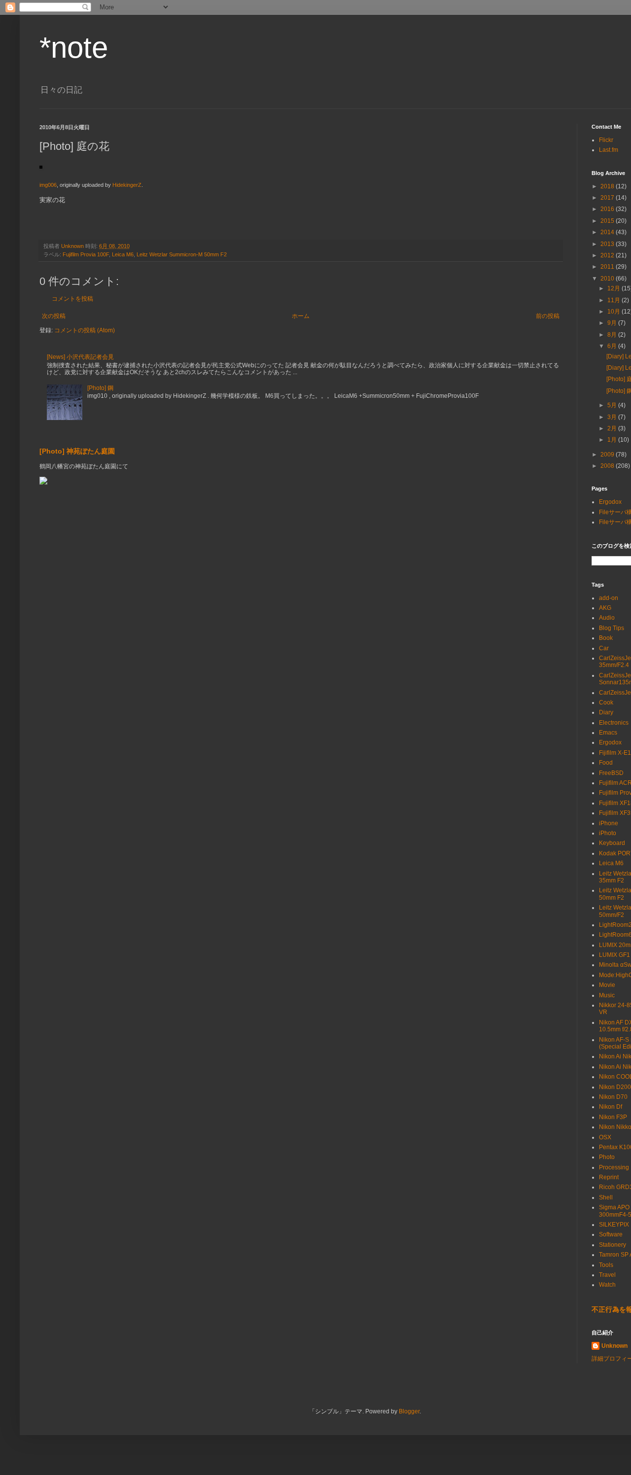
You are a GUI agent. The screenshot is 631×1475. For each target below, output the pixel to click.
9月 (612, 322)
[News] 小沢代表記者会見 (80, 356)
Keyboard (612, 843)
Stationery (612, 1244)
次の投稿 (54, 316)
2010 (608, 278)
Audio (607, 617)
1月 (612, 439)
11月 (614, 300)
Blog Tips (611, 628)
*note (73, 47)
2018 (608, 186)
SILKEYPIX (614, 1224)
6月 (612, 346)
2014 (608, 232)
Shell (606, 1197)
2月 (612, 428)
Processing (614, 1167)
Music (607, 995)
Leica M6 (123, 254)
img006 (48, 185)
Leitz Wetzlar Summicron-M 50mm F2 (182, 254)
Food (606, 762)
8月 (612, 334)
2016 (608, 209)
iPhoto (607, 833)
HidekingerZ (126, 185)
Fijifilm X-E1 (615, 752)
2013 (608, 244)
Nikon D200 (615, 1087)
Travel (607, 1274)
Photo (607, 1157)
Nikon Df (610, 1106)
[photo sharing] (40, 166)
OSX (605, 1137)
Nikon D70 (613, 1096)
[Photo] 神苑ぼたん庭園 (77, 451)
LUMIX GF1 (614, 954)
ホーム (301, 316)
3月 (612, 417)
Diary (606, 712)
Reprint (609, 1177)
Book (606, 637)
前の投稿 (548, 316)
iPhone (608, 823)
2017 (608, 197)
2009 (608, 454)
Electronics (614, 722)
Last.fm (608, 149)
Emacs (608, 732)
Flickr (606, 140)
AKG (605, 607)
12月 (614, 288)
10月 (614, 311)
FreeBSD (611, 773)
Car (604, 648)
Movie (607, 985)
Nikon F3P (613, 1117)
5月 (612, 405)
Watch (607, 1284)
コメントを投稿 (72, 298)
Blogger (409, 1411)
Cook (606, 702)
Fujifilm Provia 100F (86, 254)
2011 (608, 266)
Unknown (614, 1345)
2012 (608, 255)
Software (611, 1234)
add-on (608, 598)
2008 (608, 465)
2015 (608, 220)
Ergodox (610, 501)
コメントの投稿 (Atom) (84, 330)
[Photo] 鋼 (100, 388)
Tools (606, 1265)
